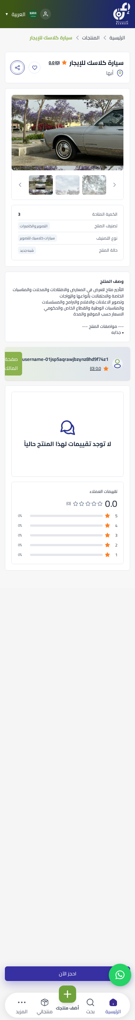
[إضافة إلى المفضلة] (34, 68)
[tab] (41, 185)
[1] (41, 185)
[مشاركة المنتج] (17, 68)
